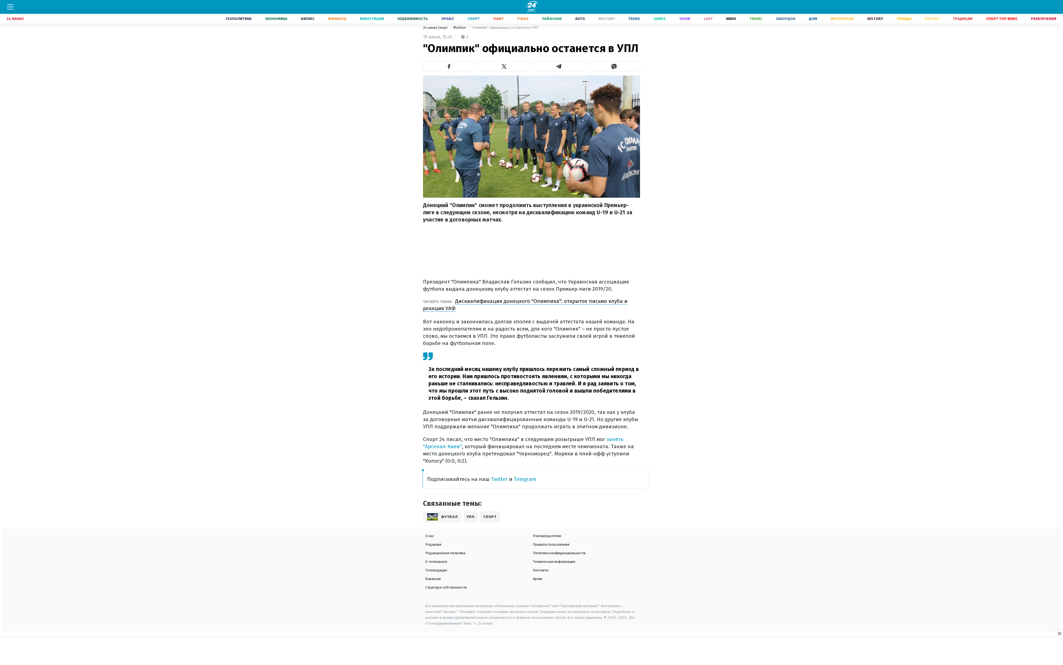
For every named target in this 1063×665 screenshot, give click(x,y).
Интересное (842, 19)
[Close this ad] (1059, 633)
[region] (531, 651)
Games (660, 19)
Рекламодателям (547, 536)
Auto (580, 19)
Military (606, 19)
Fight (498, 19)
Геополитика (239, 19)
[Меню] (10, 6)
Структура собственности (446, 587)
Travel (756, 19)
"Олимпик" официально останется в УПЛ (504, 27)
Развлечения (1043, 19)
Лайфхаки (552, 19)
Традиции (962, 19)
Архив (537, 579)
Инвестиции (372, 19)
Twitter (499, 479)
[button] (449, 66)
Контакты (541, 570)
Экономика (276, 19)
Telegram (525, 479)
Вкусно (932, 19)
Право (448, 19)
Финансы (337, 19)
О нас (429, 536)
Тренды (904, 19)
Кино (731, 19)
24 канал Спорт (435, 27)
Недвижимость (413, 19)
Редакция (433, 544)
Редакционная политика (445, 553)
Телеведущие (436, 570)
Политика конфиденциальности (559, 553)
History (875, 19)
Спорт (474, 19)
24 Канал (15, 19)
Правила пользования (551, 544)
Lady (708, 19)
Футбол (460, 27)
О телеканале (436, 562)
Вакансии (433, 579)
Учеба (522, 19)
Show (684, 19)
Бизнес (307, 19)
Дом (813, 19)
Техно (634, 19)
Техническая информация (554, 562)
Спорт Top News (1001, 19)
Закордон (785, 19)
